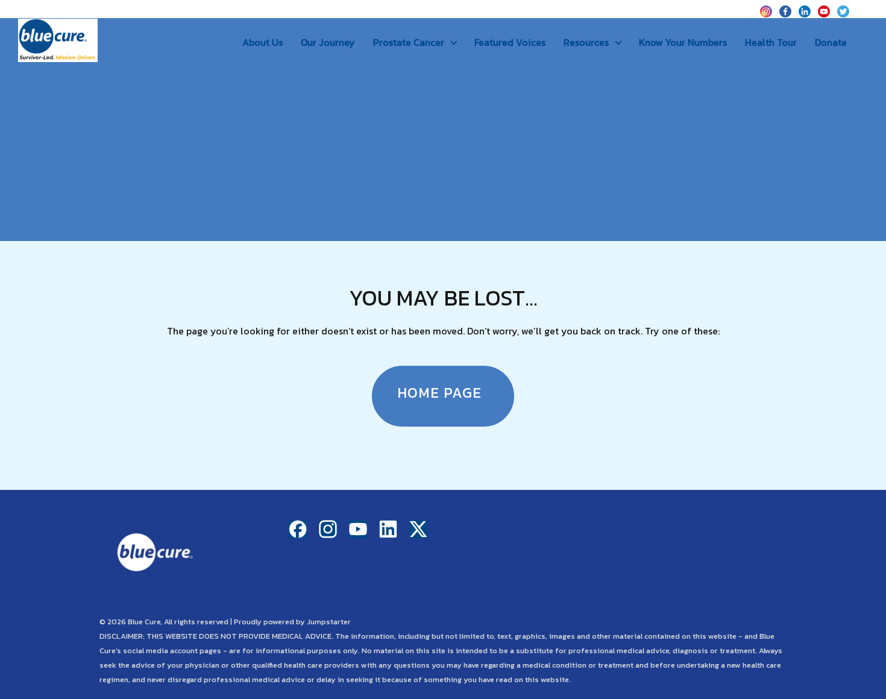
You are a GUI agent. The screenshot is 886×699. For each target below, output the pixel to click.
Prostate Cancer (408, 42)
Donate (831, 42)
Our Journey (328, 42)
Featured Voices (509, 42)
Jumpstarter (329, 621)
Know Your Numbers (683, 42)
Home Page (439, 392)
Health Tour (771, 42)
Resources (586, 42)
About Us (262, 42)
